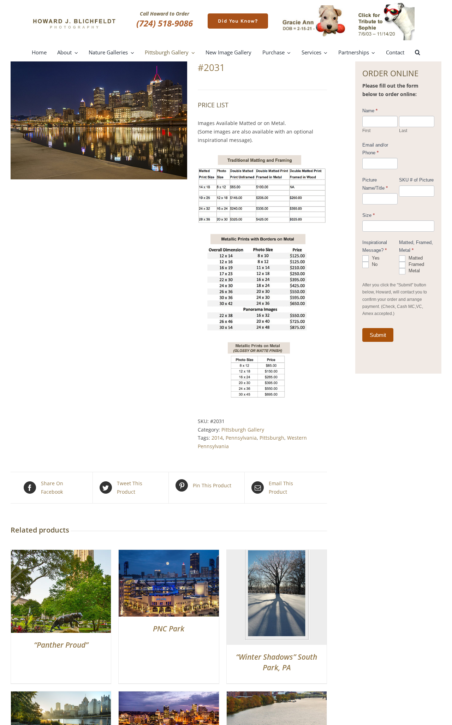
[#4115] (61, 695)
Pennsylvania (241, 437)
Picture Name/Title (375, 183)
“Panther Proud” (61, 645)
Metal (413, 270)
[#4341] (277, 695)
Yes (375, 258)
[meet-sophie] (386, 4)
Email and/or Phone (375, 148)
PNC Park (168, 629)
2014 (217, 437)
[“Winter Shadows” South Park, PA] (277, 554)
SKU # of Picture (416, 180)
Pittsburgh (272, 437)
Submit (378, 335)
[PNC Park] (169, 554)
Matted (415, 258)
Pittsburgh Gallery (242, 429)
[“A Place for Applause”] (169, 695)
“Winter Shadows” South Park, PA (276, 662)
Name (369, 110)
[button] (417, 52)
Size (368, 215)
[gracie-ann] (313, 7)
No (373, 264)
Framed (415, 264)
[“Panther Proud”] (61, 554)
